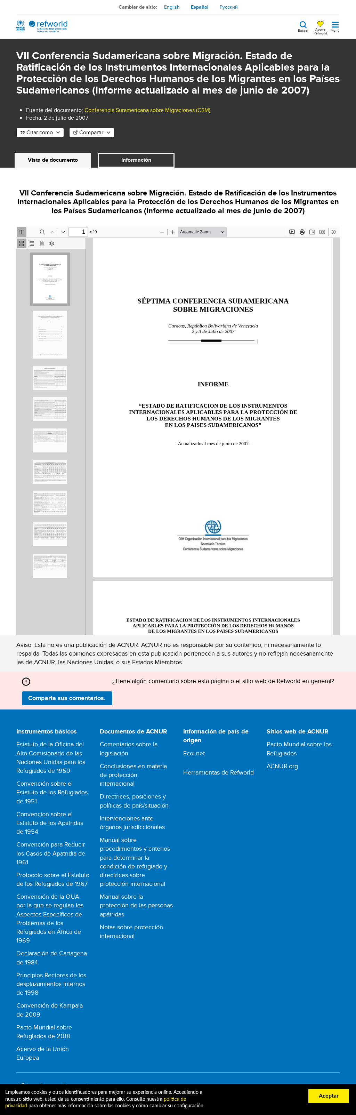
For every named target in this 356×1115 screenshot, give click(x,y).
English (172, 6)
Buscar (303, 30)
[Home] (41, 26)
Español (200, 6)
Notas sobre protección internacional (131, 931)
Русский (229, 6)
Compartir (91, 132)
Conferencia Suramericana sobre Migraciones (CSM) (147, 110)
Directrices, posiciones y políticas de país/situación (134, 800)
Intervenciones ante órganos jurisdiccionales (132, 822)
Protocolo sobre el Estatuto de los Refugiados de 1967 (52, 879)
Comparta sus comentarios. (67, 698)
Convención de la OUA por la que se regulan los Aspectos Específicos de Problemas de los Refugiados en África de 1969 (49, 918)
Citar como (39, 132)
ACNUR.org (282, 766)
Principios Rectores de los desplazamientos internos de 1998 (51, 984)
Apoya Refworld (320, 31)
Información (136, 160)
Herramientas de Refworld (218, 772)
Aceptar (329, 1096)
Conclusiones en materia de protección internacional (133, 775)
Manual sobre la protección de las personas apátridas (136, 905)
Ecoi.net (194, 753)
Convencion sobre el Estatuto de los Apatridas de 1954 (49, 823)
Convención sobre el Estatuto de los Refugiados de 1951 (52, 792)
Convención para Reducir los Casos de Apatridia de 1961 (50, 853)
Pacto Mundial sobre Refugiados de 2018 (44, 1031)
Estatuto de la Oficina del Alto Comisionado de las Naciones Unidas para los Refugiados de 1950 (50, 757)
